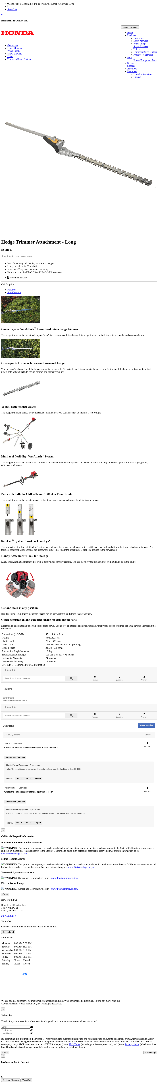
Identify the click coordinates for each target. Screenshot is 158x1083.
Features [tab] (11, 289)
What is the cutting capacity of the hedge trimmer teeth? (29, 792)
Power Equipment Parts (144, 60)
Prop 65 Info (7, 990)
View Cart (26, 1080)
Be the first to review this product (15, 701)
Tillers (136, 49)
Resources (132, 71)
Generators (138, 38)
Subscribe (7, 932)
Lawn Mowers (140, 41)
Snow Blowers (140, 46)
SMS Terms (7, 985)
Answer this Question (15, 757)
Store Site (12, 9)
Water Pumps (139, 43)
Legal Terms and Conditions (15, 980)
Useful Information (142, 74)
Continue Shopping (10, 1080)
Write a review (26, 256)
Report (38, 778)
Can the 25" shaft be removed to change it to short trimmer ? (31, 748)
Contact (137, 77)
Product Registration (143, 54)
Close (5, 894)
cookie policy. (127, 1001)
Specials (131, 66)
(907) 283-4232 (17, 6)
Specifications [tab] (14, 292)
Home (130, 32)
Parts (129, 57)
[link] (11, 256)
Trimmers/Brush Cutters (145, 52)
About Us (132, 68)
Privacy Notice (8, 969)
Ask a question (146, 725)
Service (131, 63)
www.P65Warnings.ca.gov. (14, 853)
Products (131, 35)
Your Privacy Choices (12, 974)
